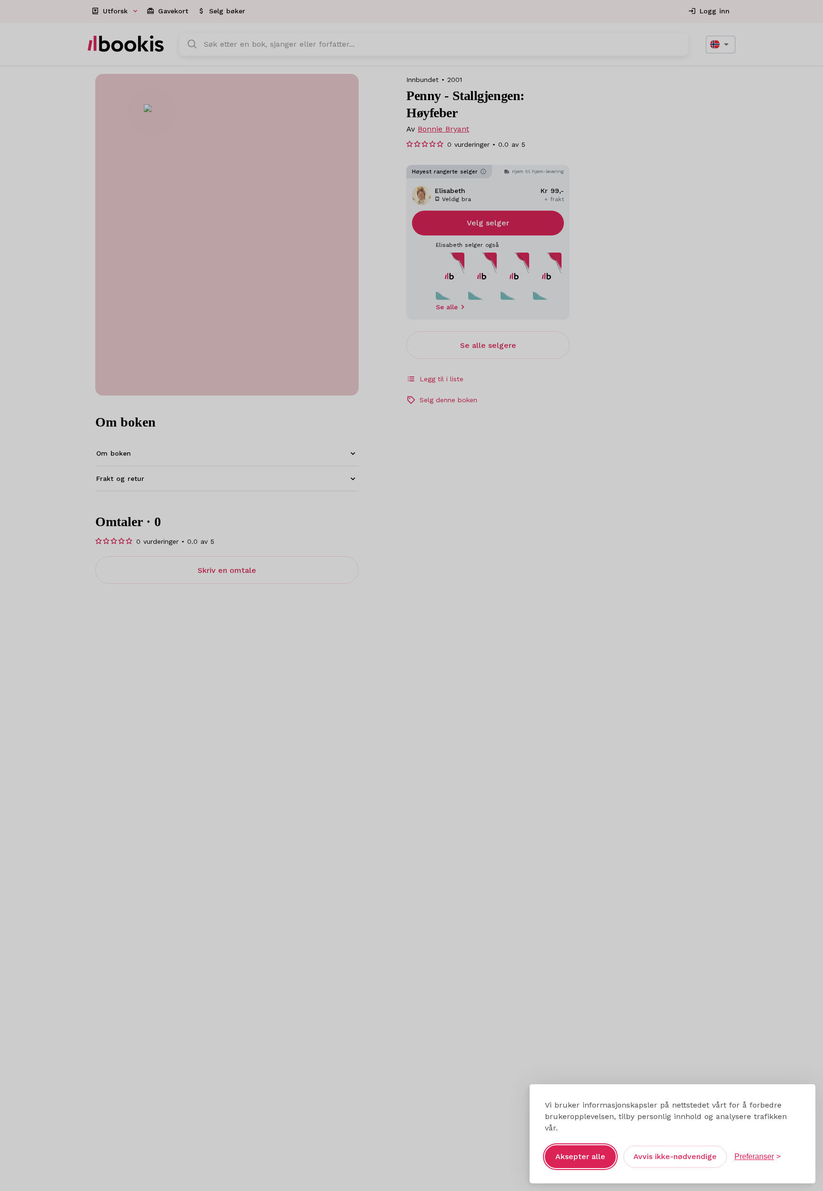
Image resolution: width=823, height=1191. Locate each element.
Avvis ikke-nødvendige (675, 1156)
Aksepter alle (580, 1156)
